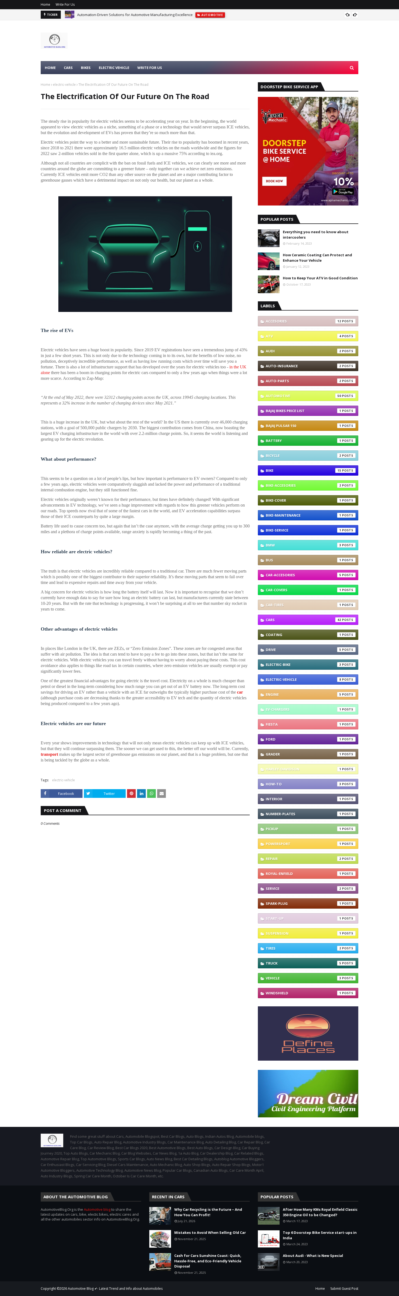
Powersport (303, 843)
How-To (303, 784)
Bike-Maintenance (303, 515)
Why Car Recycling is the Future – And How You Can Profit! (208, 1212)
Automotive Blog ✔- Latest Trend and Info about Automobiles (115, 1288)
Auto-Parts (303, 380)
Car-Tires (303, 604)
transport (49, 754)
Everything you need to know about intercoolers (316, 234)
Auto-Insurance (303, 365)
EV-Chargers (303, 709)
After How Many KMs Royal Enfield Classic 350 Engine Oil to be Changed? (320, 1212)
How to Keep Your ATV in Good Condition (320, 278)
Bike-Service (303, 530)
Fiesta (303, 724)
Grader (303, 754)
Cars (303, 619)
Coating (303, 634)
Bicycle (303, 455)
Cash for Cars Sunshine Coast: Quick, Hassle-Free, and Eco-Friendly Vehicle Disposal (207, 1261)
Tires (303, 948)
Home (45, 4)
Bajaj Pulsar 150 (303, 425)
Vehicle (303, 978)
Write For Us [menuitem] (149, 67)
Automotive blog (97, 1209)
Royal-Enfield (303, 873)
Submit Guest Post (344, 1288)
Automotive (303, 395)
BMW (303, 545)
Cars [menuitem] (68, 67)
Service (303, 888)
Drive (303, 649)
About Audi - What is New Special (313, 1255)
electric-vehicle (64, 84)
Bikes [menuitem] (86, 67)
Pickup (303, 828)
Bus (303, 560)
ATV (303, 336)
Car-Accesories (303, 575)
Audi (303, 351)
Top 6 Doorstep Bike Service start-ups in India (320, 1235)
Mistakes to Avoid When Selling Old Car (210, 1232)
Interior (303, 798)
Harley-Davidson (303, 769)
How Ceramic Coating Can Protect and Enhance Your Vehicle (317, 257)
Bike (303, 470)
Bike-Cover (303, 500)
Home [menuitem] (50, 67)
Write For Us (65, 4)
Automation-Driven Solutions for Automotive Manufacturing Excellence (135, 14)
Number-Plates (303, 813)
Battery (303, 440)
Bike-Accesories (303, 485)
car (240, 692)
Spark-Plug (303, 903)
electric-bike (303, 664)
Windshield (303, 993)
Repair (303, 858)
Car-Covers (303, 589)
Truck (303, 963)
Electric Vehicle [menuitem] (114, 67)
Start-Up (303, 918)
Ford (303, 739)
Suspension (303, 933)
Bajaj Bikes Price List (303, 410)
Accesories (303, 321)
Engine (303, 694)
